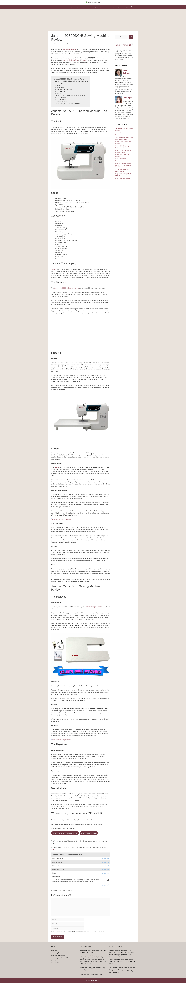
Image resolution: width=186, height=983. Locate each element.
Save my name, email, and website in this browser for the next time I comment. (78, 932)
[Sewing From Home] (93, 2)
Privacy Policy (54, 963)
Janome (53, 269)
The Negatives (61, 100)
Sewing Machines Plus (70, 60)
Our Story (53, 960)
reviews (53, 849)
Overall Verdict (62, 102)
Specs (59, 85)
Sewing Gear (80, 7)
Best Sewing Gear (55, 953)
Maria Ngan (127, 98)
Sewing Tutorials (55, 950)
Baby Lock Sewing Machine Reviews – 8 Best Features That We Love (123, 165)
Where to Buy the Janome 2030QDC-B (67, 104)
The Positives (61, 97)
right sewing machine (69, 49)
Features (59, 93)
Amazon (83, 60)
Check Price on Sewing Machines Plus (65, 833)
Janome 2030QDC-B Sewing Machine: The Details (71, 81)
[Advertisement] (93, 20)
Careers (126, 7)
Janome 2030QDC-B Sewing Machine (66, 288)
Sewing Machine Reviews (65, 890)
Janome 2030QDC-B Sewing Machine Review (70, 95)
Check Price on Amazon (89, 833)
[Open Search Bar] (131, 7)
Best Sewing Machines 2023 (97, 7)
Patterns (72, 7)
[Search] (131, 37)
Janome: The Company (64, 89)
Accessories (61, 87)
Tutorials (62, 7)
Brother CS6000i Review (122, 178)
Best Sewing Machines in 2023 (59, 958)
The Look (60, 83)
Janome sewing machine (93, 607)
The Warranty (61, 91)
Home (55, 7)
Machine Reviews (114, 7)
